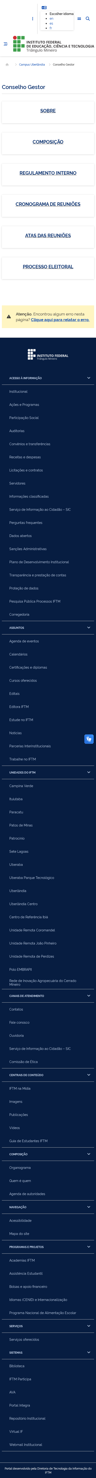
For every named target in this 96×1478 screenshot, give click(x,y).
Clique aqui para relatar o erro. (60, 319)
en (51, 18)
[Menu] (5, 44)
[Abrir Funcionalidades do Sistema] (79, 19)
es (51, 23)
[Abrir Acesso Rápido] (32, 19)
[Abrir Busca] (87, 19)
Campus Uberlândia (32, 64)
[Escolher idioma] (44, 7)
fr (51, 28)
